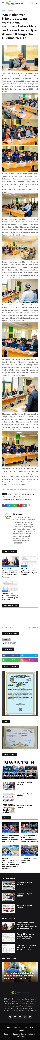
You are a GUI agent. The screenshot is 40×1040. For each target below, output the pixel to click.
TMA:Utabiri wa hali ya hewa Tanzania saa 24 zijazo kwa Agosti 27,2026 (29, 572)
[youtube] (20, 1017)
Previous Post (8, 627)
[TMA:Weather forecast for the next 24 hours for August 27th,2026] (8, 948)
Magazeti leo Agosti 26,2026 (24, 806)
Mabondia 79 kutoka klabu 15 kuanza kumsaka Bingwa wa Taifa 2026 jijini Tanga (29, 838)
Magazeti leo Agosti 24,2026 (24, 795)
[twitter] (15, 1017)
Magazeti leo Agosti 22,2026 (24, 783)
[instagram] (25, 1017)
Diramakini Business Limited (23, 1034)
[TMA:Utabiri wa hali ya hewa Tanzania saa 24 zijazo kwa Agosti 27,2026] (8, 937)
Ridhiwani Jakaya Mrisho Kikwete (13, 497)
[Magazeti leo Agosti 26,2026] (8, 808)
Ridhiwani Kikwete (8, 499)
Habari (10, 11)
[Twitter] (9, 505)
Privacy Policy (28, 1027)
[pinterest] (30, 1017)
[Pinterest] (19, 505)
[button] (3, 3)
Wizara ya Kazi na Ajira (23, 499)
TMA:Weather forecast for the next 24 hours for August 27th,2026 (10, 597)
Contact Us (20, 1030)
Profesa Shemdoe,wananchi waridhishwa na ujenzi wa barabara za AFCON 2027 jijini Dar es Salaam (10, 863)
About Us (17, 1027)
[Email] (24, 505)
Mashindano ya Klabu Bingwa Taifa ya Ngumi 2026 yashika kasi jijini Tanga (10, 838)
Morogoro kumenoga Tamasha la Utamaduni (29, 860)
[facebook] (10, 1017)
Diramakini (18, 514)
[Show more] (29, 505)
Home (4, 11)
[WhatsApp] (14, 505)
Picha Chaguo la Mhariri (26, 494)
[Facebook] (4, 505)
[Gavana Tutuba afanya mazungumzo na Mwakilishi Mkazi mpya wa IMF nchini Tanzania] (8, 926)
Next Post (33, 627)
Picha (15, 494)
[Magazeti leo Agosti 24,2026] (8, 797)
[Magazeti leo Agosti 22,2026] (8, 786)
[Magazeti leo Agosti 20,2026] (8, 885)
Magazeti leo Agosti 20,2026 (24, 883)
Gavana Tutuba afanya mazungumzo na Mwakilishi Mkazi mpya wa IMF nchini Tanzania (10, 573)
